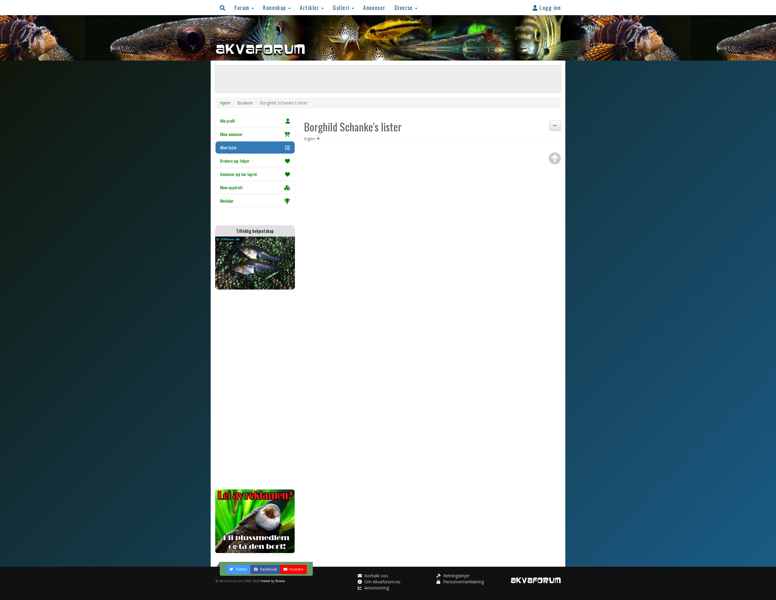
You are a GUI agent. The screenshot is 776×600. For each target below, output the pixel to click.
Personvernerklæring (463, 582)
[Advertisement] (255, 389)
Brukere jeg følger (234, 160)
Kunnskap (275, 7)
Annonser (374, 7)
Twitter (241, 569)
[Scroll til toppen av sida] (555, 158)
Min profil (227, 121)
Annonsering (376, 588)
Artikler (310, 7)
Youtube (296, 569)
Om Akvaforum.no (381, 582)
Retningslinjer (456, 575)
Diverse (405, 7)
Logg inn (549, 7)
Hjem (225, 103)
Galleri (342, 7)
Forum (243, 7)
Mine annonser (231, 134)
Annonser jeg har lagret (238, 174)
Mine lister (228, 147)
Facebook (268, 569)
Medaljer (227, 200)
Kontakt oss (375, 575)
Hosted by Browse (272, 581)
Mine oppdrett (231, 187)
